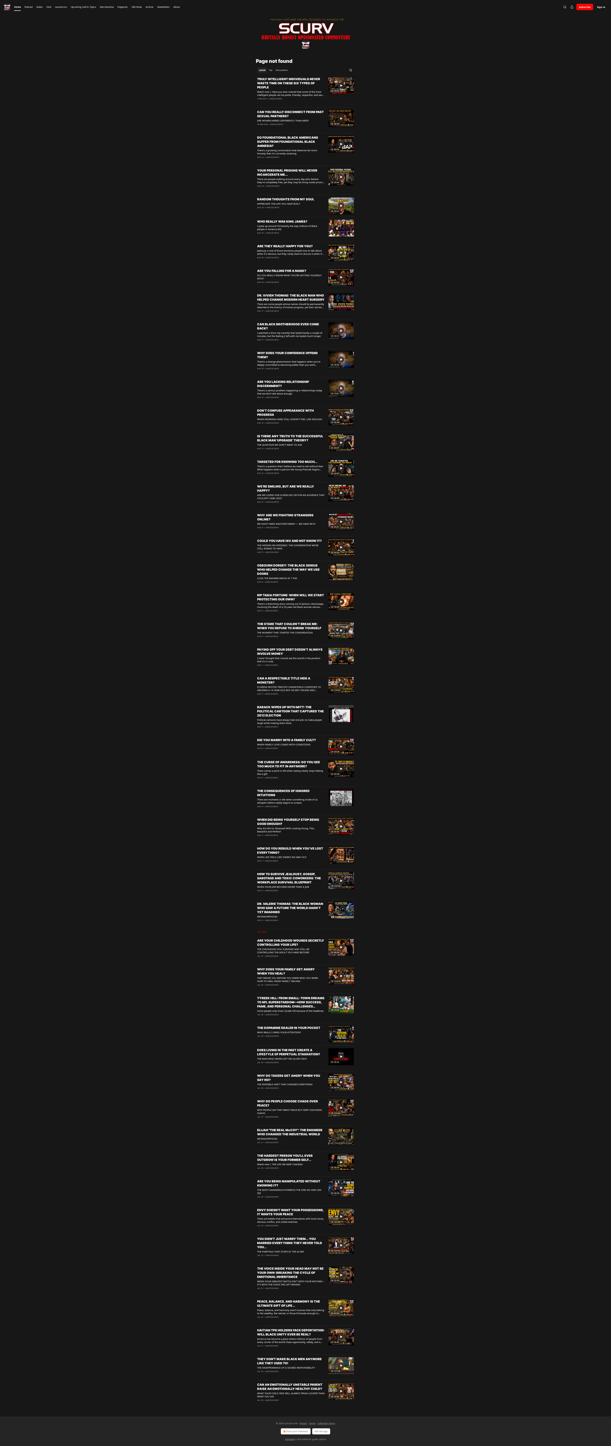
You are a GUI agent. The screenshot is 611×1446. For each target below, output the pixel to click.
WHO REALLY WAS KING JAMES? (282, 221)
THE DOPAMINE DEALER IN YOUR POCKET (288, 1028)
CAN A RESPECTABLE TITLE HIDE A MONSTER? (283, 680)
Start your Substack (297, 1431)
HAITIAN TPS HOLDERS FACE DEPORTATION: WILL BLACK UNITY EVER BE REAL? (290, 1332)
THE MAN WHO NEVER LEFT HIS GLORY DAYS (282, 1058)
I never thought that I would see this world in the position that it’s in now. (288, 660)
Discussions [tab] (282, 70)
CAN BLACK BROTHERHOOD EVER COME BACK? (288, 326)
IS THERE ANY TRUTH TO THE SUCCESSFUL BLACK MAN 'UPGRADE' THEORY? (290, 438)
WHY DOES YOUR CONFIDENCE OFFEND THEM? (287, 355)
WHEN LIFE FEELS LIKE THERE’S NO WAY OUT (281, 857)
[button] (17, 7)
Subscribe (585, 7)
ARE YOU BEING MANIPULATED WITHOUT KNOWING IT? (288, 1183)
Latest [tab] (262, 70)
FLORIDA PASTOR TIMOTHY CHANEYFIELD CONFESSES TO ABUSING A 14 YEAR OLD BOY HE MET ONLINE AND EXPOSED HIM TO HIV (289, 688)
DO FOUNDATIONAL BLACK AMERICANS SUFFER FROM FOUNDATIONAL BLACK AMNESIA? (287, 142)
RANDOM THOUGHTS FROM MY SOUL (285, 199)
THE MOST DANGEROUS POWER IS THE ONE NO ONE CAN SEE (289, 1191)
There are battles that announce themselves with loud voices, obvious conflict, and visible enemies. (290, 1220)
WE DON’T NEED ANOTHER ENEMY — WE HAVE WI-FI (286, 523)
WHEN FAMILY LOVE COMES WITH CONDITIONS (283, 744)
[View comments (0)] (282, 103)
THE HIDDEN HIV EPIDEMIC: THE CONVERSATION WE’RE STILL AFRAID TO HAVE (288, 547)
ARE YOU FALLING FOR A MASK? (281, 271)
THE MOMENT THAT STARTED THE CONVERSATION (285, 632)
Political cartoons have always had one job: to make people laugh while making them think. (289, 721)
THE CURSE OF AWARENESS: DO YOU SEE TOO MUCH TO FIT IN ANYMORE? (288, 764)
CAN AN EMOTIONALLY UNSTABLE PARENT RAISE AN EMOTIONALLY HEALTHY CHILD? (289, 1387)
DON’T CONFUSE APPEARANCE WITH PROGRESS (285, 413)
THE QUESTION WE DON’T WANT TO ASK (279, 444)
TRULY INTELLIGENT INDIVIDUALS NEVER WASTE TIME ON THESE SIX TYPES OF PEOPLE (288, 83)
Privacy (303, 1423)
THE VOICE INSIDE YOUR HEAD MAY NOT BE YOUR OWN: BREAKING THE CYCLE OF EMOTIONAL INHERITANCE (290, 1273)
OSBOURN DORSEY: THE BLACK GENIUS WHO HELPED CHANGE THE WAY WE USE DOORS (288, 570)
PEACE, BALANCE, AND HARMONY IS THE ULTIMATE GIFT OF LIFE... (288, 1304)
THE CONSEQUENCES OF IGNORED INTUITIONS (283, 793)
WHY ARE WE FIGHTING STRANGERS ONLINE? (285, 517)
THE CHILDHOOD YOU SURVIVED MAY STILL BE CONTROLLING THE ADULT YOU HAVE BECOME (283, 951)
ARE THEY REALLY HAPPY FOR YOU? (285, 246)
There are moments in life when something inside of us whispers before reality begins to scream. (287, 801)
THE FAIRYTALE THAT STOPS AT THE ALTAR (280, 1251)
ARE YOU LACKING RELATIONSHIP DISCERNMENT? (283, 384)
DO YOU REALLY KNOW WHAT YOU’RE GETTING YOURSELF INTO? (289, 277)
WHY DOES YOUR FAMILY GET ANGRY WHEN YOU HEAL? (286, 971)
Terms (312, 1423)
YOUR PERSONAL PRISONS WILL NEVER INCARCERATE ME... (287, 172)
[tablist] (273, 70)
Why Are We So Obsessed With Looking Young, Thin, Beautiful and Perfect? (286, 830)
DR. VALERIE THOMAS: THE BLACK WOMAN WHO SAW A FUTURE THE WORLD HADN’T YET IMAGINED (290, 908)
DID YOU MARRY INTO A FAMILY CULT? (286, 740)
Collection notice (326, 1423)
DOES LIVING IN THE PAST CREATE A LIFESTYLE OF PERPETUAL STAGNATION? (288, 1052)
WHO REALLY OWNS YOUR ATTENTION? (279, 1032)
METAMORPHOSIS (267, 916)
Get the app (321, 1431)
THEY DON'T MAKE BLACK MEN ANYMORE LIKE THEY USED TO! (289, 1361)
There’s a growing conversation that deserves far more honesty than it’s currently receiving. (287, 152)
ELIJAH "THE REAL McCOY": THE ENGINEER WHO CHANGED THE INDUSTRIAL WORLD (289, 1132)
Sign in (601, 7)
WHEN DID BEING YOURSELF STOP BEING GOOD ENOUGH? (288, 822)
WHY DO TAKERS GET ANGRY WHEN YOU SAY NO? (288, 1078)
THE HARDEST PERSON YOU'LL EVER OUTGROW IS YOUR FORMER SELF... (285, 1158)
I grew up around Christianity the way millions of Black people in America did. (287, 227)
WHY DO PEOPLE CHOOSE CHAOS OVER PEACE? (287, 1103)
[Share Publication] (572, 7)
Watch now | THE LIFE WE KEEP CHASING (280, 1164)
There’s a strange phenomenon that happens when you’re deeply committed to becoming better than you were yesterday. (288, 363)
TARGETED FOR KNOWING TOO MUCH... (287, 462)
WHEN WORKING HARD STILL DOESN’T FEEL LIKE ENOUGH (289, 419)
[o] (341, 85)
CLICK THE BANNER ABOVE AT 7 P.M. (277, 578)
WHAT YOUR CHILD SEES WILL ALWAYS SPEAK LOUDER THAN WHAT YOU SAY (291, 1395)
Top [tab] (270, 70)
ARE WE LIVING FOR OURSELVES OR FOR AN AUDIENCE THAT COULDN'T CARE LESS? (291, 496)
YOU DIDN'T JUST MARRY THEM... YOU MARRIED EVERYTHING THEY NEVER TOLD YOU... (289, 1243)
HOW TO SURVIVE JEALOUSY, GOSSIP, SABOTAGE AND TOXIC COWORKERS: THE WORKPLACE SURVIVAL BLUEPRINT (289, 878)
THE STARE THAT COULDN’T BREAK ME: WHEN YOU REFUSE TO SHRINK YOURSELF (289, 626)
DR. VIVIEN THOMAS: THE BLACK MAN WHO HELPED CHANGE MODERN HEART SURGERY (290, 297)
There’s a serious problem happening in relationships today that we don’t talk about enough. (289, 392)
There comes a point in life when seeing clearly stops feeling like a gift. (290, 772)
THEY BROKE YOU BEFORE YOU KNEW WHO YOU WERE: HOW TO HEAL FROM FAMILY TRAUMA (287, 979)
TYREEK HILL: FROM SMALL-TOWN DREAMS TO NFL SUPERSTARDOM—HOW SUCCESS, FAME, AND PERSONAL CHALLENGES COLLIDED (290, 1002)
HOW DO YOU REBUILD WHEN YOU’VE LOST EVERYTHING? (290, 850)
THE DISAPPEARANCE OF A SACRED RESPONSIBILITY (286, 1367)
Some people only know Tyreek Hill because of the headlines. (290, 1010)
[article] (305, 91)
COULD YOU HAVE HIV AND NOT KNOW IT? (289, 541)
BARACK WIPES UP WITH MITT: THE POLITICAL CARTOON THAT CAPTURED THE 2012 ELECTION (290, 711)
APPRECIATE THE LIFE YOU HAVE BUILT (278, 203)
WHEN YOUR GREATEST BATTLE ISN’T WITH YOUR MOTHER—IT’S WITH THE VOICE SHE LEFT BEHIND (290, 1283)
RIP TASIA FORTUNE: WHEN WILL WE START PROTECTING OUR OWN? (290, 597)
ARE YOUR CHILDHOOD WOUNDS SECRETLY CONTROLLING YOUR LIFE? (290, 943)
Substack (290, 1439)
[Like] (259, 128)
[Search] (565, 7)
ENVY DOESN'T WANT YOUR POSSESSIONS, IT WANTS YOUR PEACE (290, 1212)
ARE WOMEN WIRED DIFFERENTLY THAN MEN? (283, 120)
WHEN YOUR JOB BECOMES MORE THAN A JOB (283, 886)
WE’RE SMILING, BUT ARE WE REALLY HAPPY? (285, 488)
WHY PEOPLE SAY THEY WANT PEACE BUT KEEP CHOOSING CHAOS (289, 1111)
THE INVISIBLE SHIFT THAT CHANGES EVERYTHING (285, 1084)
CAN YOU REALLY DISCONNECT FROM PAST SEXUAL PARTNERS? (290, 114)
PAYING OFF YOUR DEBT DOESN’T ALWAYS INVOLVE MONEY (290, 652)
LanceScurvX (275, 99)
